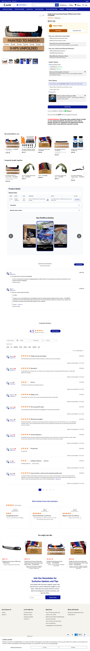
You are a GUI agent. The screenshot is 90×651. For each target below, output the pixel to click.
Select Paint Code (54, 89)
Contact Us (29, 9)
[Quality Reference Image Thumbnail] (23, 61)
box (39, 347)
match (25, 347)
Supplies (61, 9)
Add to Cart (67, 106)
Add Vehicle (58, 30)
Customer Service (28, 612)
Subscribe (53, 597)
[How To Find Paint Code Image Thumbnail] (35, 61)
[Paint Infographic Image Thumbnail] (29, 61)
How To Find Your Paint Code (53, 612)
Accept (44, 647)
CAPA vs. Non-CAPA (51, 614)
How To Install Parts (51, 623)
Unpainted (52, 92)
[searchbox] (11, 340)
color (8, 347)
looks (21, 347)
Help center (14, 1)
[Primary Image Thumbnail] (4, 61)
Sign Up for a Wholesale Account (75, 612)
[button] (9, 517)
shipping (16, 347)
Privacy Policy (54, 643)
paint (30, 347)
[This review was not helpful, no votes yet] (82, 363)
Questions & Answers (45, 263)
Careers (4, 612)
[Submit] (57, 5)
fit (11, 347)
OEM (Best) (55, 69)
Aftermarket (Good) (55, 64)
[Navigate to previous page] (36, 490)
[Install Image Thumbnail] (17, 61)
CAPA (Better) (56, 67)
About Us (4, 614)
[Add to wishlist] (43, 15)
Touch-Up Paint (39, 9)
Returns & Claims (7, 9)
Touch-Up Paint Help (51, 9)
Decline (73, 647)
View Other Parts (77, 30)
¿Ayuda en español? (28, 616)
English (87, 1)
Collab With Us (71, 614)
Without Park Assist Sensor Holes (59, 38)
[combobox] (25, 340)
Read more (20, 304)
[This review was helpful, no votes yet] (79, 363)
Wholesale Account (71, 9)
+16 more (48, 200)
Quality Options (53, 62)
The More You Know (51, 619)
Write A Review (55, 331)
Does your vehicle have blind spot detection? (61, 48)
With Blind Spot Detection (56, 53)
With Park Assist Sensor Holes (58, 40)
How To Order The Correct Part (53, 621)
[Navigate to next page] (53, 490)
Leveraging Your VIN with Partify (54, 625)
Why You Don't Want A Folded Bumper (55, 616)
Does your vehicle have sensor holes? (59, 36)
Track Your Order (19, 9)
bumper (34, 347)
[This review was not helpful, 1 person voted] (82, 455)
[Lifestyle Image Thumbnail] (11, 61)
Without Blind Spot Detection (57, 51)
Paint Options (53, 80)
